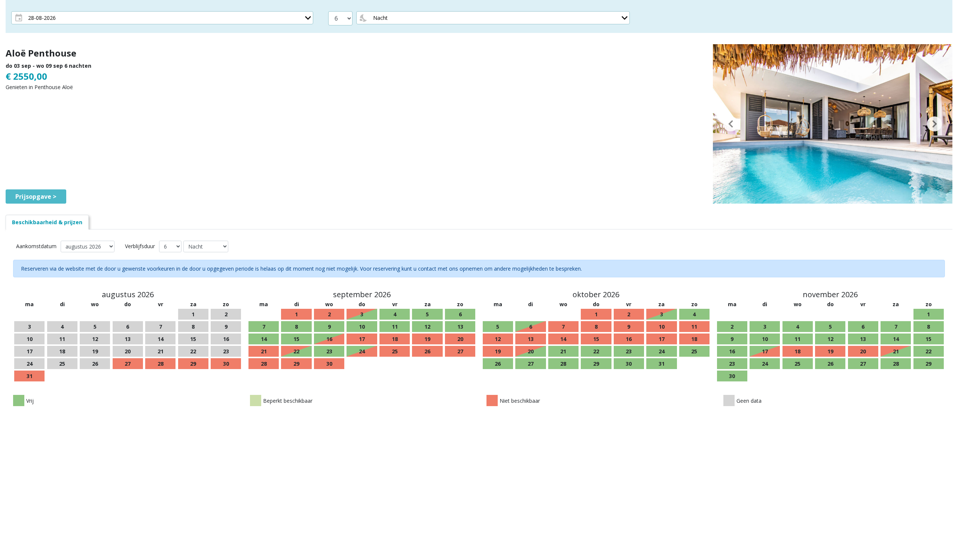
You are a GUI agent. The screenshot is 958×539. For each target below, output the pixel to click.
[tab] (47, 222)
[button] (731, 124)
